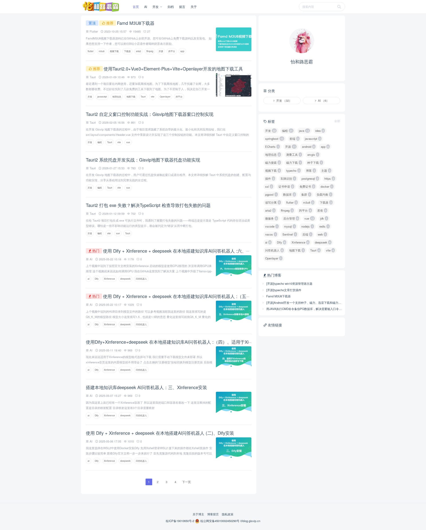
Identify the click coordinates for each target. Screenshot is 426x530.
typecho (293, 170)
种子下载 (314, 162)
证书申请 (285, 186)
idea (319, 131)
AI (145, 6)
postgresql (310, 178)
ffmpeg (149, 51)
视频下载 (114, 51)
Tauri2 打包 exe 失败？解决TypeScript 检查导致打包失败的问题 (148, 205)
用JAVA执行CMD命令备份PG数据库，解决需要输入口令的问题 (303, 309)
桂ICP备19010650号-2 (180, 521)
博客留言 (213, 514)
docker (327, 186)
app (182, 51)
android (308, 146)
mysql (289, 226)
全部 (337, 121)
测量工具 (293, 154)
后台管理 (290, 218)
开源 (161, 51)
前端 (294, 138)
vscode (271, 226)
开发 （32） (283, 100)
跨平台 (171, 51)
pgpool (271, 194)
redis (324, 226)
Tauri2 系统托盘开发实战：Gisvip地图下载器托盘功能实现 (143, 159)
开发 (156, 6)
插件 (269, 178)
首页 (136, 6)
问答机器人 (141, 278)
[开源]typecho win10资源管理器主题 (288, 283)
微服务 (271, 218)
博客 (310, 170)
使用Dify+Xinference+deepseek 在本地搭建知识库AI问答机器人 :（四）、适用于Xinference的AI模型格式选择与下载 (200, 342)
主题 (325, 170)
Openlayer (165, 96)
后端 (307, 234)
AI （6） (323, 100)
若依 (321, 210)
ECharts (272, 146)
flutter (90, 51)
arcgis (312, 154)
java (304, 131)
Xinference (109, 278)
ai (88, 278)
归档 (171, 6)
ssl (268, 186)
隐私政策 (227, 514)
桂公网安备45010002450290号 (219, 521)
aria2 (138, 51)
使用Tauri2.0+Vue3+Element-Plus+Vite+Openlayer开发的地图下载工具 (173, 68)
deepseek (125, 278)
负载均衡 (324, 194)
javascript (102, 96)
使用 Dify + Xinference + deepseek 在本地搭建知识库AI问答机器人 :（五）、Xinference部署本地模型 (203, 296)
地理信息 (116, 96)
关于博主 (198, 514)
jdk (323, 218)
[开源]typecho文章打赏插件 (283, 290)
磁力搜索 (272, 162)
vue (128, 142)
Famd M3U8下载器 (135, 23)
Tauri (143, 96)
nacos (270, 234)
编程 (99, 142)
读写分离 (272, 202)
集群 (305, 194)
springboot (274, 138)
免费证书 (307, 186)
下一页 (186, 482)
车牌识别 (287, 178)
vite (152, 96)
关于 (194, 6)
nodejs (307, 226)
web (322, 234)
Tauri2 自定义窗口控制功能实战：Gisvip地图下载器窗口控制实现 (149, 114)
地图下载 (130, 96)
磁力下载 (293, 162)
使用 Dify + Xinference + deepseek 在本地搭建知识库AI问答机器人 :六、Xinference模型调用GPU (199, 250)
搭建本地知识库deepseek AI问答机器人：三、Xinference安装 (146, 387)
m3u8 (102, 51)
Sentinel (289, 234)
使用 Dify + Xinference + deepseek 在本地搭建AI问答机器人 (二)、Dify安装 (160, 433)
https (329, 178)
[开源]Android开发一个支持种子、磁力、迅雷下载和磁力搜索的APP (303, 302)
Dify (97, 278)
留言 (182, 6)
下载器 (127, 51)
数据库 (289, 194)
